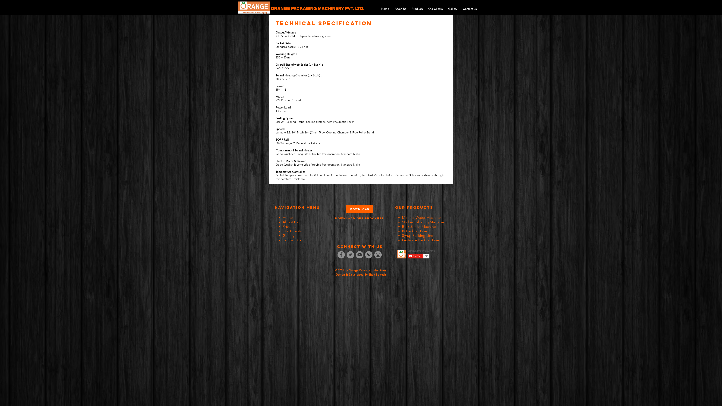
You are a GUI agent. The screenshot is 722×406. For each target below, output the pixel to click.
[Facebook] (341, 254)
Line (435, 240)
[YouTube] (359, 254)
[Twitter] (350, 254)
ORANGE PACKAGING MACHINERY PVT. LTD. (317, 8)
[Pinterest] (368, 254)
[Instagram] (378, 254)
